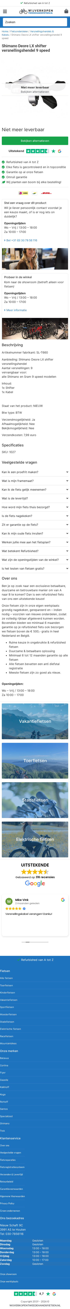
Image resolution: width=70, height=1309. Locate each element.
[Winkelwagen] (66, 11)
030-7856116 (15, 1234)
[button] (5, 11)
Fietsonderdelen (19, 31)
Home (5, 31)
